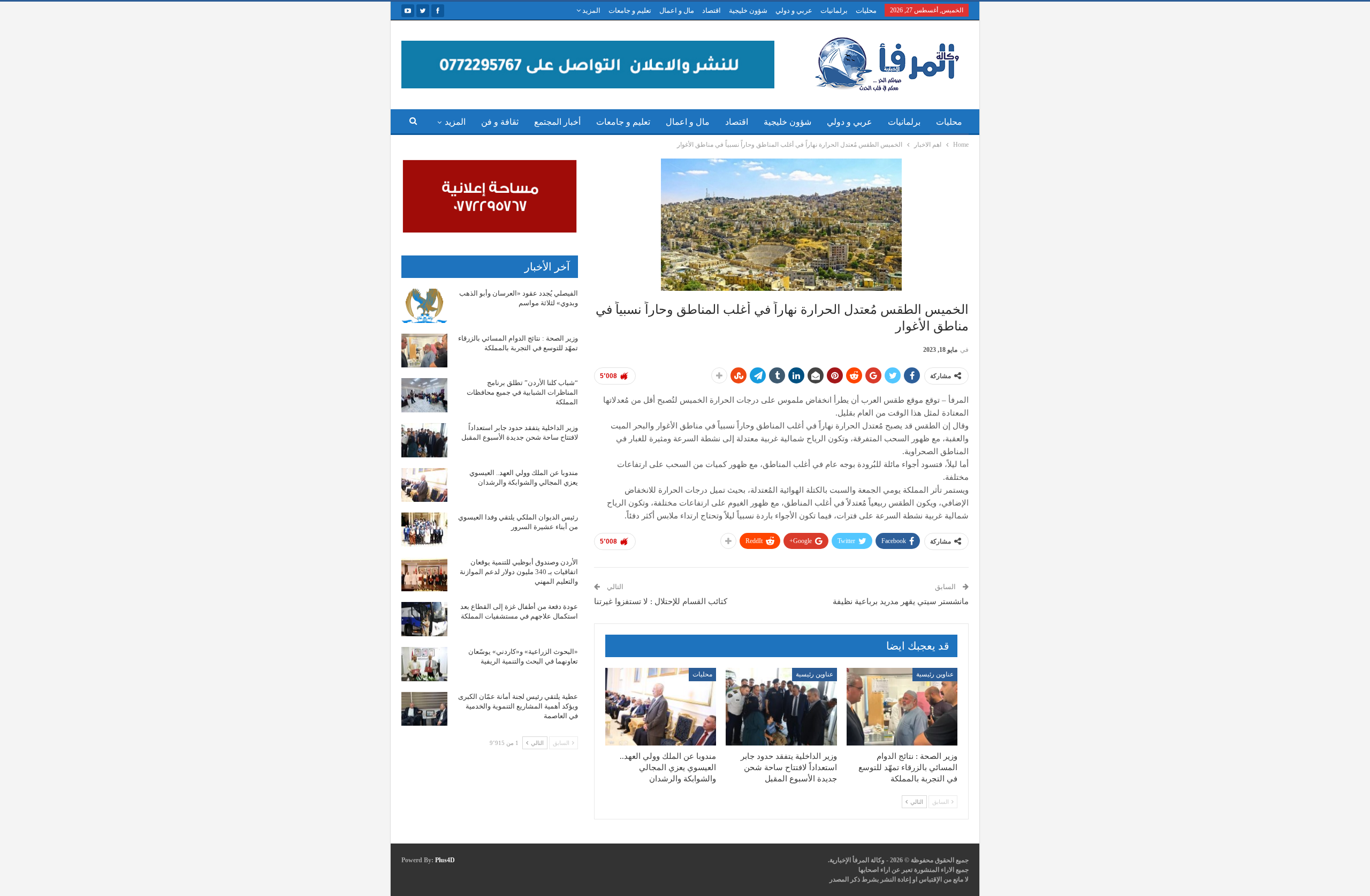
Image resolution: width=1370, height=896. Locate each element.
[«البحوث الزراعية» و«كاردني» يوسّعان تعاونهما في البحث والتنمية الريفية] (424, 664)
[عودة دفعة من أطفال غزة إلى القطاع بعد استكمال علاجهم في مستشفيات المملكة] (424, 619)
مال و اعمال (676, 10)
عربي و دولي (793, 10)
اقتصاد (711, 10)
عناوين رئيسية (935, 674)
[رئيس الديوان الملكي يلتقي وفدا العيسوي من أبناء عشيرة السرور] (424, 530)
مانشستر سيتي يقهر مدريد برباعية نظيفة (901, 601)
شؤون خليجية (748, 10)
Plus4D (445, 860)
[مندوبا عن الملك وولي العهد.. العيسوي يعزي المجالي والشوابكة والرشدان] (660, 707)
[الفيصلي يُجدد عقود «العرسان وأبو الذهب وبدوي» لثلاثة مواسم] (424, 306)
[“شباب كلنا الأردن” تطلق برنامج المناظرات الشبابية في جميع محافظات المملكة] (424, 395)
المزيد (590, 10)
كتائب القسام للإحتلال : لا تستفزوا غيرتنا (660, 601)
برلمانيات (834, 10)
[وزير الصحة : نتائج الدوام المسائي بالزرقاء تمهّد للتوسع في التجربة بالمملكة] (902, 707)
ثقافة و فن (500, 121)
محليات (866, 10)
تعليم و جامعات (629, 10)
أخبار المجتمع (557, 121)
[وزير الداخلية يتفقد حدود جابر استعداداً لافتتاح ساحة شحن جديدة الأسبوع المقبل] (781, 707)
